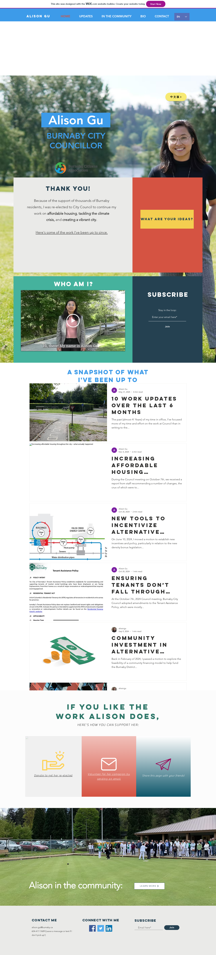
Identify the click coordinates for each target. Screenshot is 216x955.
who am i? (73, 284)
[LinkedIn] (109, 928)
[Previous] (24, 851)
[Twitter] (100, 928)
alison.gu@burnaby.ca (42, 927)
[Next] (192, 851)
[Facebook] (92, 928)
